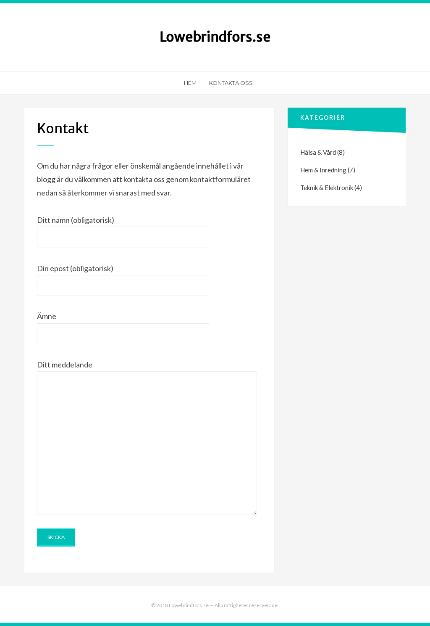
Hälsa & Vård (318, 152)
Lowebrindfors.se (215, 37)
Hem (190, 82)
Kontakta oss (231, 82)
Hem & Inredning (323, 170)
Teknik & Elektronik (326, 187)
